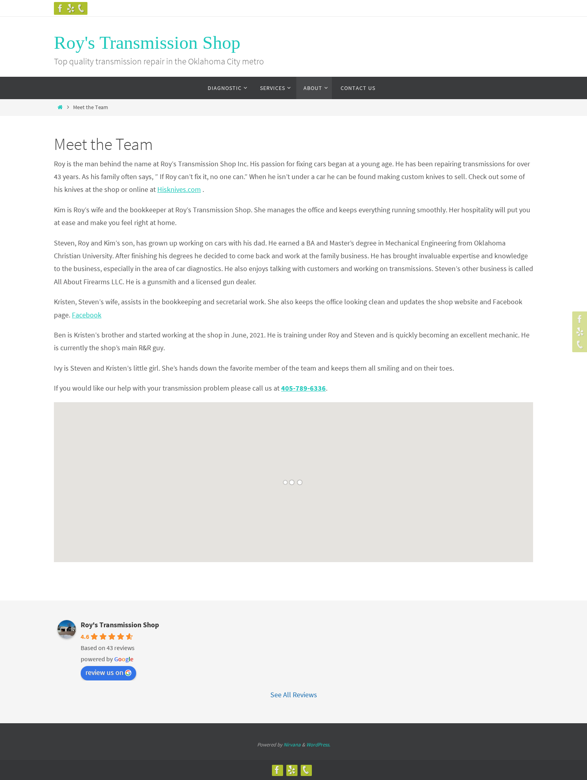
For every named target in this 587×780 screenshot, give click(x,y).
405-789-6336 (303, 388)
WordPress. (318, 744)
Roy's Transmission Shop (147, 42)
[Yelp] (70, 8)
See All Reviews (293, 694)
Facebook (86, 314)
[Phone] (81, 8)
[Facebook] (60, 8)
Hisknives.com (179, 189)
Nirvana (292, 744)
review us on (104, 672)
